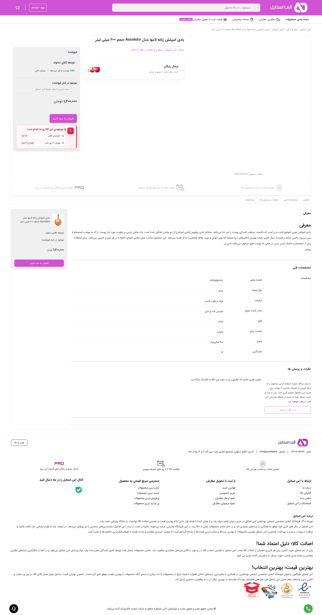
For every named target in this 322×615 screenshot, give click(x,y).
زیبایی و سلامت (154, 50)
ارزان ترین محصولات (148, 488)
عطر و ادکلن (292, 29)
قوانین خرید (228, 488)
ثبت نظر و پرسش (288, 410)
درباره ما (307, 488)
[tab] (306, 200)
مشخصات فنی (290, 200)
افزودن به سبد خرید (63, 118)
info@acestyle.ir (268, 452)
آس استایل (305, 29)
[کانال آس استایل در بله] (78, 489)
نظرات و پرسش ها (269, 200)
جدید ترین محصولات (148, 493)
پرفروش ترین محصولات (146, 498)
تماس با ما (305, 498)
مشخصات (250, 200)
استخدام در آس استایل (299, 503)
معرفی (306, 200)
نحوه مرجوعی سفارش (223, 503)
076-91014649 (297, 452)
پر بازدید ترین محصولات (146, 503)
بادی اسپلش (278, 29)
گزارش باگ (305, 493)
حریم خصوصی (227, 493)
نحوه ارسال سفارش (225, 498)
